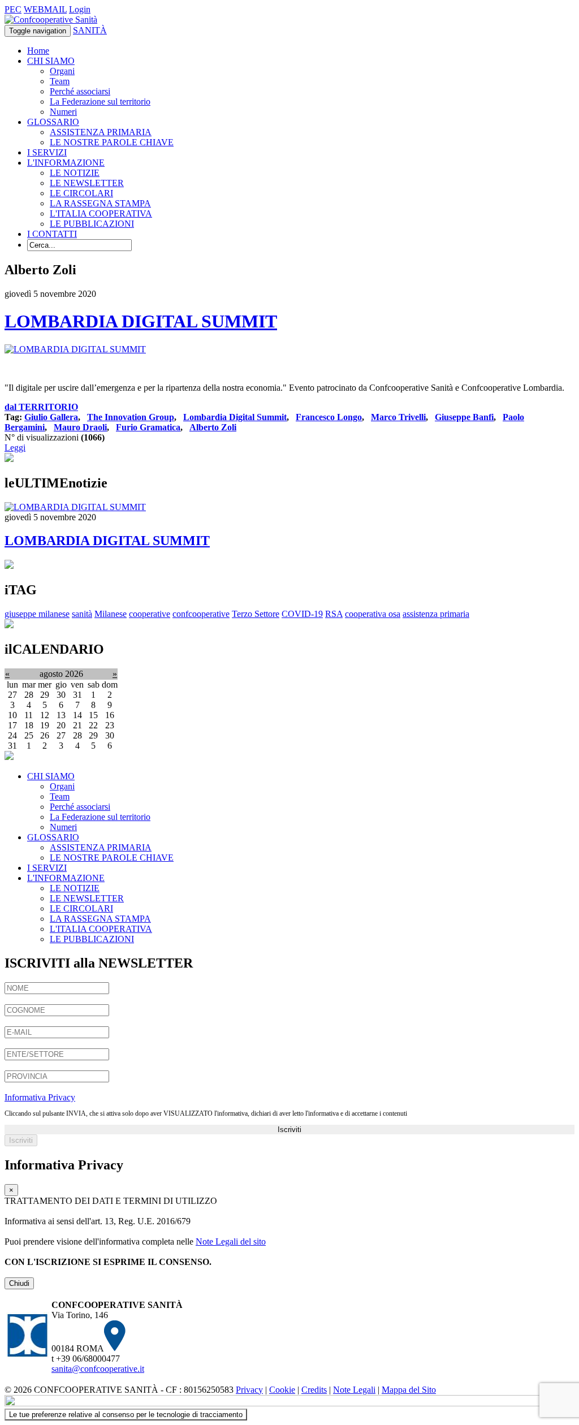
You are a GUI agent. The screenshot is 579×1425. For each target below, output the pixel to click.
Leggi (15, 447)
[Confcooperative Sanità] (51, 19)
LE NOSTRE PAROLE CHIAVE (112, 142)
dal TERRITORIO (41, 407)
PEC (13, 9)
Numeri (63, 111)
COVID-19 (302, 614)
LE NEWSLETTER (87, 183)
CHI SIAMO (51, 61)
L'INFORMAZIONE (66, 162)
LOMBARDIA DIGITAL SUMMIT (141, 321)
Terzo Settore (255, 614)
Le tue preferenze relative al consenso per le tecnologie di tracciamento (126, 1414)
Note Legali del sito (231, 1241)
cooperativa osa (372, 614)
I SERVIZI (47, 152)
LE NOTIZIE (75, 173)
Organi (62, 71)
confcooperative (201, 614)
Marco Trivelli (398, 417)
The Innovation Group (130, 417)
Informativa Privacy (40, 1097)
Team (60, 81)
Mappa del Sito (409, 1389)
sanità (82, 614)
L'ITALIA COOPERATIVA (101, 213)
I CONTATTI (52, 234)
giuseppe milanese (37, 614)
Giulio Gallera (51, 417)
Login (79, 9)
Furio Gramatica (148, 427)
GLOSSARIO (53, 122)
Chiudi (19, 1283)
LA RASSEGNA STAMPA (100, 203)
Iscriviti (289, 1129)
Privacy (249, 1389)
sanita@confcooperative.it (97, 1369)
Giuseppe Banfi (464, 417)
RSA (334, 614)
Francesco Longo (329, 417)
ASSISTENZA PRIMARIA (101, 132)
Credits (314, 1389)
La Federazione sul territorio (100, 101)
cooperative (149, 614)
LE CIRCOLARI (81, 193)
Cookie (282, 1389)
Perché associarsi (80, 91)
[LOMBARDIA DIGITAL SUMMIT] (75, 349)
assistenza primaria (436, 614)
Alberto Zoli (212, 427)
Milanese (110, 614)
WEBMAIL (45, 9)
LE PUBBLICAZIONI (92, 223)
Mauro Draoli (80, 427)
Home (38, 50)
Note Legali (354, 1389)
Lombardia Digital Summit (235, 417)
